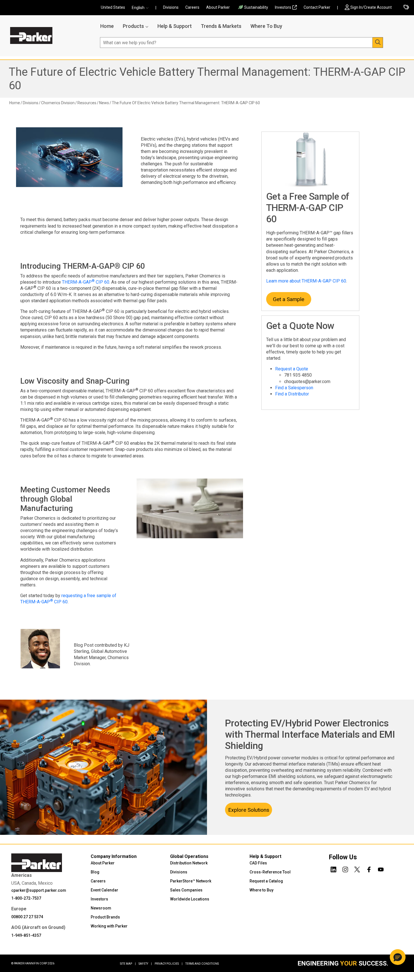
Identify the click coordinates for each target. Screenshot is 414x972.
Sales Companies (186, 890)
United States (113, 7)
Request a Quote (291, 369)
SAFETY (145, 963)
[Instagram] (345, 868)
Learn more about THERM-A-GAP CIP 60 (306, 281)
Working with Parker (109, 926)
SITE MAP (128, 963)
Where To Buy (266, 26)
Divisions (171, 7)
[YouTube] (380, 868)
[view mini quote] (406, 7)
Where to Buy (261, 890)
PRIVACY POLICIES (168, 963)
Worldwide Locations (189, 899)
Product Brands (105, 917)
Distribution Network (189, 863)
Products (133, 26)
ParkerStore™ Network (190, 881)
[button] (142, 8)
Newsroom (101, 908)
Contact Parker (317, 7)
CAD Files (258, 863)
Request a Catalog (266, 881)
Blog (95, 872)
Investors (283, 7)
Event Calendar (104, 890)
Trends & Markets (221, 26)
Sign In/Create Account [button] (371, 7)
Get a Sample (288, 299)
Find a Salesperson (294, 387)
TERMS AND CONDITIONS (202, 963)
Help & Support (174, 26)
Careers (192, 7)
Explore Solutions (248, 810)
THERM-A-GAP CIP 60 (85, 282)
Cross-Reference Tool (270, 872)
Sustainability (256, 7)
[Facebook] (368, 868)
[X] (357, 868)
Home (107, 26)
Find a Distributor (292, 394)
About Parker (218, 7)
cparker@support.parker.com (38, 890)
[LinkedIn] (333, 868)
